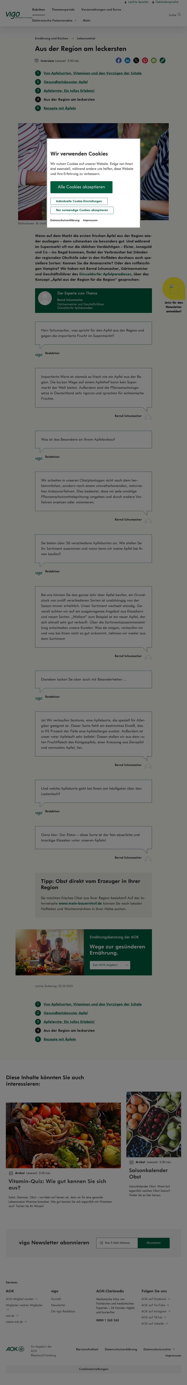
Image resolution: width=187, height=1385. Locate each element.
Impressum (90, 220)
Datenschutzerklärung (64, 220)
